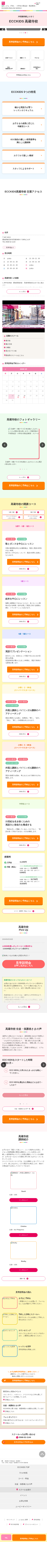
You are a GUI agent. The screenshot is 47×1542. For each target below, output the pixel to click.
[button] (2, 29)
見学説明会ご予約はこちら (29, 1538)
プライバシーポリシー (31, 1524)
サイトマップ (11, 1519)
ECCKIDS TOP (23, 1467)
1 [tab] (20, 469)
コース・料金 (23, 1478)
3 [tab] (25, 469)
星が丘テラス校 (11, 351)
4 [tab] (27, 469)
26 (24, 395)
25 (18, 395)
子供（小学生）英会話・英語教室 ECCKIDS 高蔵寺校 (15, 1462)
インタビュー (23, 1200)
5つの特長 (24, 1473)
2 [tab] (22, 469)
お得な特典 (23, 1501)
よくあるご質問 (23, 1519)
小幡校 (8, 347)
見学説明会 (23, 964)
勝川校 (8, 340)
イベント (23, 1495)
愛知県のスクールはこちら (15, 355)
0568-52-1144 (10, 242)
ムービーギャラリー (23, 1506)
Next (42, 445)
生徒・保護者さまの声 (23, 1484)
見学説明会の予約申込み (23, 1442)
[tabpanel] (23, 448)
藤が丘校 (9, 344)
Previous (4, 445)
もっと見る (23, 1095)
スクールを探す (38, 3)
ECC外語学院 (15, 1524)
